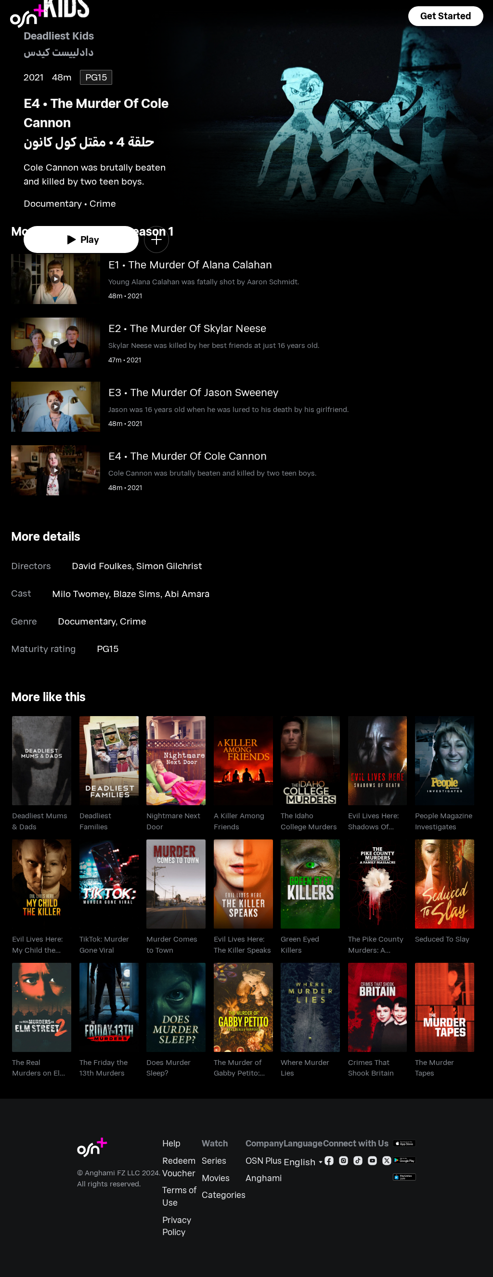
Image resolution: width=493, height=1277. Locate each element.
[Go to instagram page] (343, 1163)
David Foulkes (102, 565)
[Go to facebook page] (329, 1163)
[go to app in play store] (404, 1160)
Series (214, 1161)
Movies (216, 1178)
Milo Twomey (80, 593)
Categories (224, 1195)
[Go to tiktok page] (358, 1163)
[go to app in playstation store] (404, 1177)
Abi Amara (187, 593)
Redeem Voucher (178, 1167)
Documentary (87, 620)
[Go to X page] (387, 1163)
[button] (445, 16)
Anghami (264, 1178)
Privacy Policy (176, 1226)
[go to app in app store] (404, 1143)
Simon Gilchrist (169, 565)
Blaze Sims (136, 593)
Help (171, 1143)
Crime (133, 620)
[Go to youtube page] (372, 1163)
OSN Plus (264, 1161)
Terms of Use (179, 1196)
